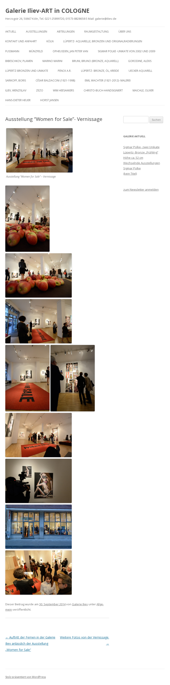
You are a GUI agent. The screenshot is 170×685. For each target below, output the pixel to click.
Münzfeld (36, 51)
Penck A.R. (64, 71)
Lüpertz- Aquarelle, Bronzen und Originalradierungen (102, 41)
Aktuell (10, 31)
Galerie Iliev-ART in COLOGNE (47, 11)
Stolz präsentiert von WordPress (25, 677)
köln (50, 41)
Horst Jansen (49, 100)
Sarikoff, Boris (15, 80)
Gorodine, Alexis (139, 61)
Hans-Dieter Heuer (18, 100)
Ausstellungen (36, 31)
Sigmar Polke (132, 168)
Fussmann (12, 51)
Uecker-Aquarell (140, 71)
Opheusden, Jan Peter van (70, 51)
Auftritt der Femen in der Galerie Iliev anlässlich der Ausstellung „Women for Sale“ (30, 643)
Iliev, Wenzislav (15, 90)
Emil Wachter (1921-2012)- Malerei (108, 80)
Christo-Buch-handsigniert (103, 90)
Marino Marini (52, 61)
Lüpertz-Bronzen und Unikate (26, 71)
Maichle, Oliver (143, 90)
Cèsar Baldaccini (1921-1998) (55, 80)
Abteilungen (66, 31)
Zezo (39, 90)
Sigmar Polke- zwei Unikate (141, 147)
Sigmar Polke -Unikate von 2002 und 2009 (126, 51)
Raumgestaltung (96, 31)
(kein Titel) (130, 174)
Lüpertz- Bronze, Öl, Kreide (100, 71)
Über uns (124, 31)
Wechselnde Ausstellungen (141, 163)
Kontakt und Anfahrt (21, 41)
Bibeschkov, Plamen (19, 61)
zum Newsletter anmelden (141, 190)
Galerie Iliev (80, 604)
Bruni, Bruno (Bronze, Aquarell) (95, 61)
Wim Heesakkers (63, 90)
